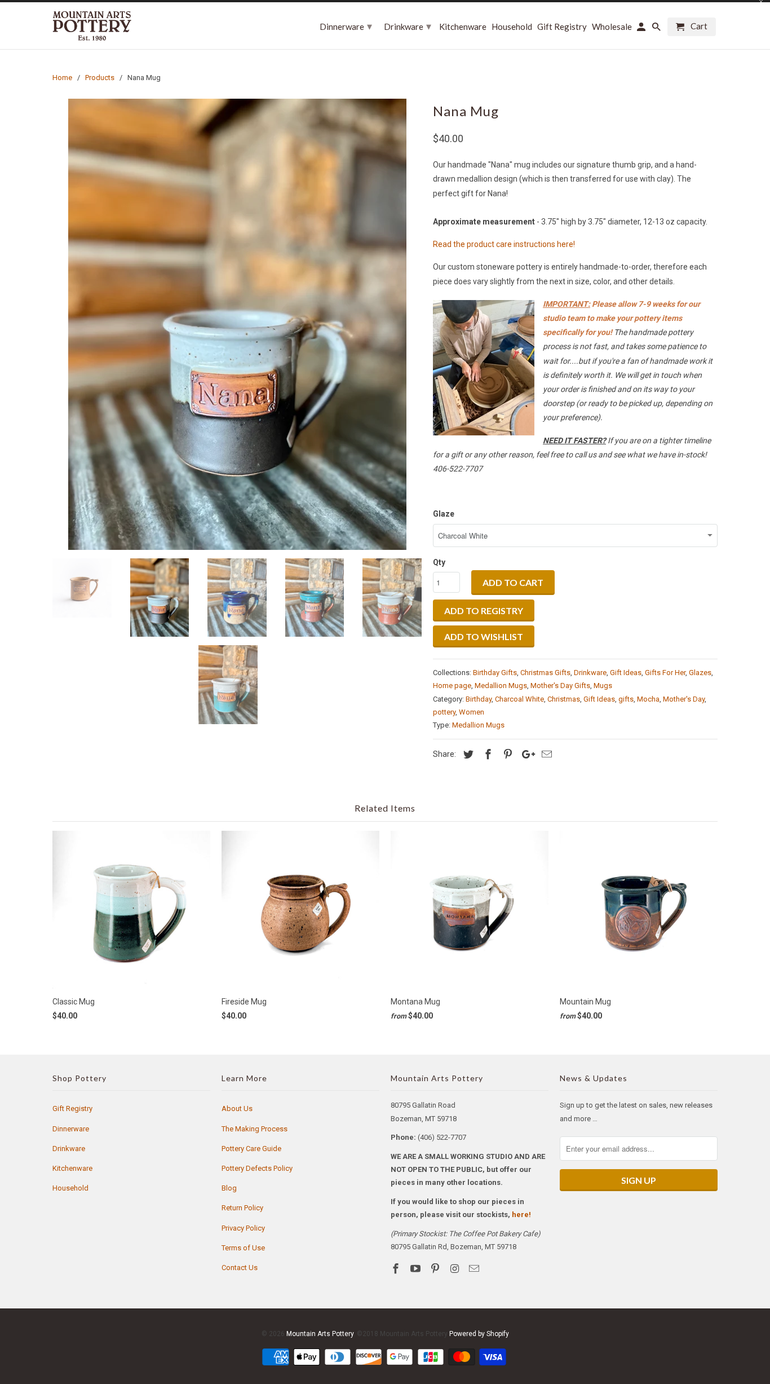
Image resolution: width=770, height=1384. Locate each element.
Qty (439, 562)
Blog (229, 1188)
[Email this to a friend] (545, 754)
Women (471, 712)
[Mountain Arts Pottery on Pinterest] (436, 1269)
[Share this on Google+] (525, 754)
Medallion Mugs (501, 685)
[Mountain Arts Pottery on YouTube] (416, 1269)
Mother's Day (684, 699)
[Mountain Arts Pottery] (91, 26)
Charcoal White (519, 699)
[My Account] (642, 29)
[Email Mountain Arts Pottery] (475, 1269)
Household (70, 1188)
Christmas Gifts (545, 672)
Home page (452, 685)
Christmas (563, 699)
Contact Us (240, 1267)
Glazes (700, 672)
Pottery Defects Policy (257, 1168)
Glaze (443, 513)
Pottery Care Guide (251, 1148)
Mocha (648, 699)
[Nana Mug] (237, 324)
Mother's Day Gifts (560, 685)
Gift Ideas (625, 672)
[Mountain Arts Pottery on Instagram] (455, 1269)
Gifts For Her (665, 672)
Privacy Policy (243, 1228)
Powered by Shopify (479, 1334)
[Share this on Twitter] (467, 754)
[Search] (657, 29)
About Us (237, 1108)
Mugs (603, 685)
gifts (626, 699)
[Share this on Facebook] (486, 754)
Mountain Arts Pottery (319, 1334)
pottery (444, 712)
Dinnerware (70, 1129)
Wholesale (612, 27)
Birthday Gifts (495, 672)
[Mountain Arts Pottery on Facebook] (397, 1269)
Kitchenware (72, 1168)
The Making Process (254, 1129)
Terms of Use (243, 1248)
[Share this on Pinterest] (506, 754)
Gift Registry (72, 1108)
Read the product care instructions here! (504, 244)
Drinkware (590, 672)
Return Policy (242, 1208)
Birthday (479, 699)
